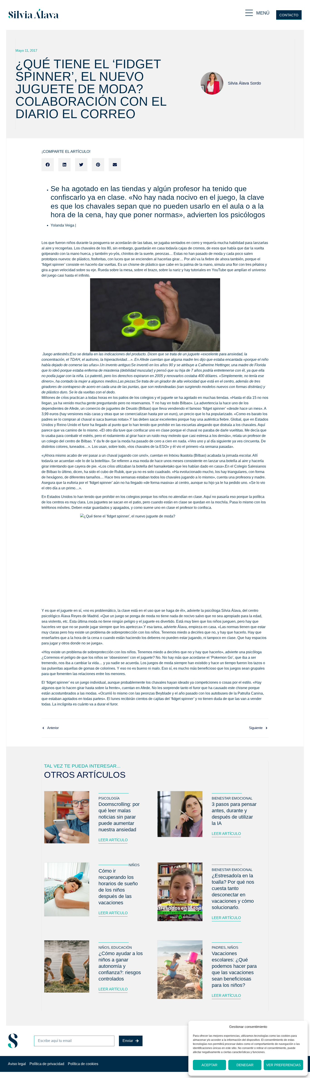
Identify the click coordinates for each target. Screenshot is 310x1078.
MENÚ (262, 12)
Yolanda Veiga (62, 225)
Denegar (244, 1065)
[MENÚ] (249, 13)
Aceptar (209, 1065)
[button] (48, 164)
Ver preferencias (283, 1065)
